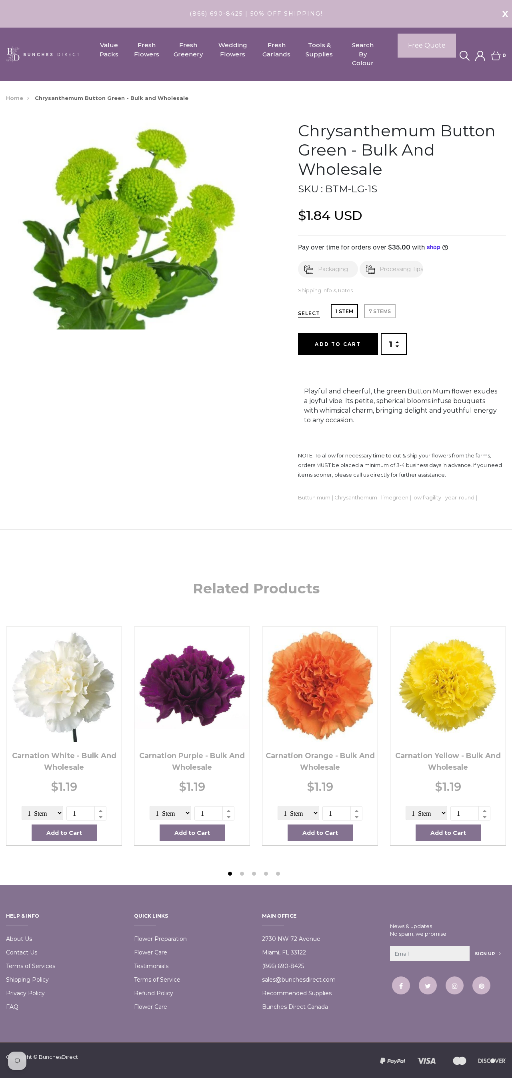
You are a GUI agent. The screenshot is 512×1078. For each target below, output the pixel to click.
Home (14, 98)
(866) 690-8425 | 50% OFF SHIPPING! (256, 13)
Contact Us (21, 952)
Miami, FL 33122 (284, 952)
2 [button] (243, 875)
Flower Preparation (160, 938)
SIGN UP (485, 953)
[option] (64, 736)
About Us (19, 938)
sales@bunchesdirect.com (299, 979)
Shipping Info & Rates (325, 290)
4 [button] (267, 875)
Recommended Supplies (297, 993)
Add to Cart (338, 344)
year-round (459, 498)
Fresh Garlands (276, 49)
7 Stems (380, 311)
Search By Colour (363, 54)
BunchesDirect (58, 1057)
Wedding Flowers (232, 49)
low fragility (426, 498)
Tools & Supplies (319, 49)
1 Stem (344, 311)
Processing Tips (401, 269)
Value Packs (109, 49)
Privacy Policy (25, 993)
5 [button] (279, 875)
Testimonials (151, 966)
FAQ (12, 1006)
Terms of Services (30, 966)
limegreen (394, 498)
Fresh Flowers (146, 49)
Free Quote (427, 45)
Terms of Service (157, 979)
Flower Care (150, 952)
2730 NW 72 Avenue (291, 938)
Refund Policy (153, 993)
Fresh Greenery (188, 49)
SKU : (310, 189)
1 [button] (231, 875)
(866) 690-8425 (283, 966)
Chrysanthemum (355, 498)
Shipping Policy (27, 979)
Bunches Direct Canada (295, 1006)
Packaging (333, 269)
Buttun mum (314, 498)
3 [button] (255, 875)
